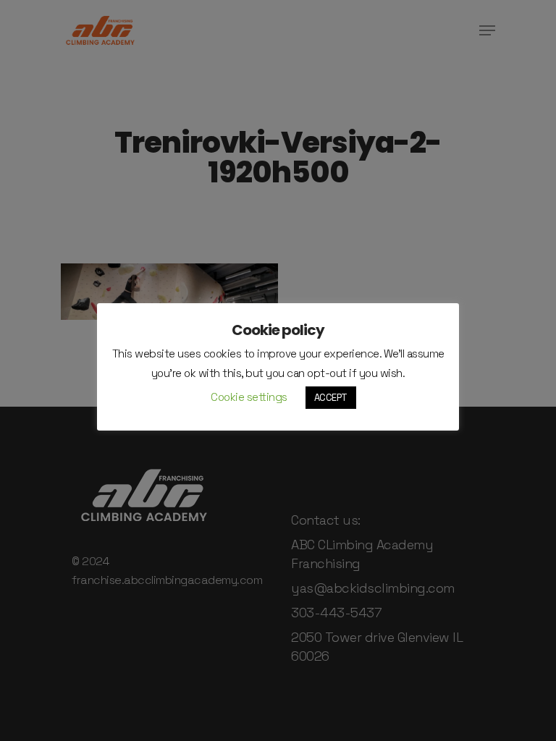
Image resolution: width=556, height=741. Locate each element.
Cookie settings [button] (249, 397)
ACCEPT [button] (331, 397)
